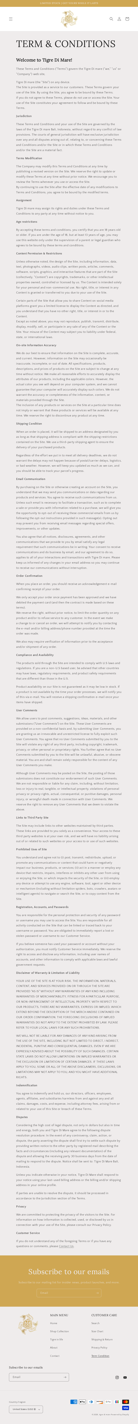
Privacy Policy (99, 1347)
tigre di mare (105, 1415)
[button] (11, 19)
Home (53, 1323)
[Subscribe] (97, 1293)
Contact (54, 1356)
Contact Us (66, 1246)
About (53, 1347)
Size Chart (97, 1331)
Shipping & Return (102, 1339)
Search (95, 1323)
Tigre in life (56, 1339)
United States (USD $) (24, 1409)
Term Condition (100, 1356)
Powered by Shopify (120, 1415)
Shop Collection (59, 1331)
